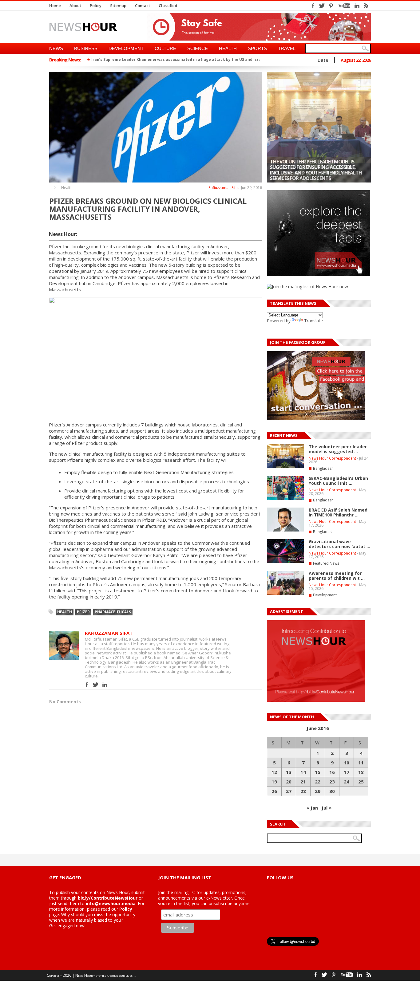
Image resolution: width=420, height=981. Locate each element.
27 (288, 791)
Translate (313, 321)
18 (361, 772)
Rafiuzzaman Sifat (223, 187)
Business (85, 48)
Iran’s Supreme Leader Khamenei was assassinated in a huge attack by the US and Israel (178, 59)
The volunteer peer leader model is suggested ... (338, 449)
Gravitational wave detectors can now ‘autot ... (339, 544)
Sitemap (118, 5)
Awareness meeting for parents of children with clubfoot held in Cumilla (312, 173)
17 (346, 772)
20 (288, 782)
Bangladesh (323, 468)
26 (274, 791)
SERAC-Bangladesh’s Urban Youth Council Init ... (338, 480)
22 (317, 782)
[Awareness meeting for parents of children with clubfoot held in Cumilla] (319, 127)
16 (332, 772)
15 (317, 772)
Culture (165, 48)
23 (332, 782)
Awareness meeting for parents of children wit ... (337, 575)
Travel (286, 48)
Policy (95, 5)
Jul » (326, 808)
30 (332, 791)
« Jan (312, 808)
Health (228, 48)
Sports (257, 48)
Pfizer (83, 611)
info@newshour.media (111, 903)
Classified (168, 5)
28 (303, 791)
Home (55, 5)
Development (126, 48)
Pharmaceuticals (113, 611)
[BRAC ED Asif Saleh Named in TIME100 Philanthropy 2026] (285, 530)
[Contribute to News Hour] (316, 700)
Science (197, 48)
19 (274, 782)
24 (346, 782)
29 (317, 791)
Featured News (326, 563)
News (56, 48)
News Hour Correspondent (332, 458)
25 (361, 782)
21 (303, 782)
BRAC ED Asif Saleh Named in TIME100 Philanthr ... (338, 512)
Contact (142, 5)
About (75, 5)
